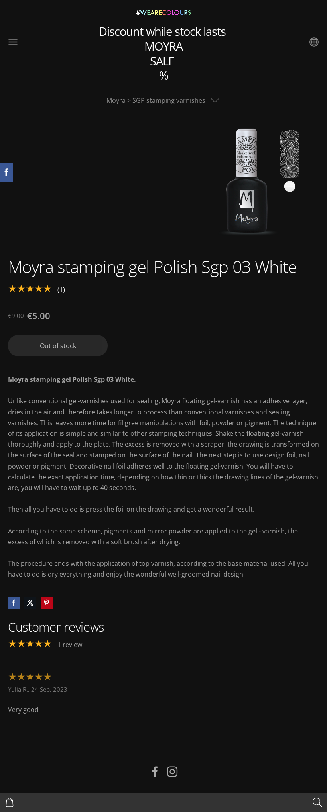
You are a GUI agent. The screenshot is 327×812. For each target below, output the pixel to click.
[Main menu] (13, 42)
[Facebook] (155, 772)
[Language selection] (314, 42)
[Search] (317, 802)
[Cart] (9, 802)
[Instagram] (172, 772)
